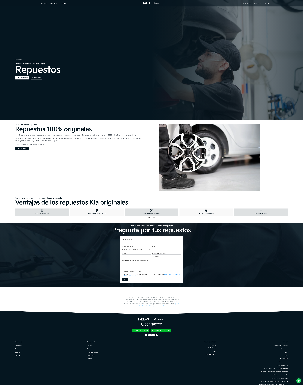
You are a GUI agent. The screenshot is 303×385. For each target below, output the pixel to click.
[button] (148, 217)
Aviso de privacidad (282, 365)
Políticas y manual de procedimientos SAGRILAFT (274, 381)
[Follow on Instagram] (149, 335)
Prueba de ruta (212, 347)
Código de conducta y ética (280, 375)
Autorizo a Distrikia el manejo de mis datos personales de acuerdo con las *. (152, 275)
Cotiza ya (64, 3)
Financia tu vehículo (210, 354)
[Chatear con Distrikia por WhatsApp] (298, 380)
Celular (124, 253)
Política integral (283, 362)
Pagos (214, 351)
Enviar (125, 279)
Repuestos (90, 349)
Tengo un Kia (246, 3)
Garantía (89, 358)
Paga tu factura (91, 355)
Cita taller (89, 345)
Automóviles (18, 345)
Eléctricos (17, 352)
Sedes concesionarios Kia (281, 345)
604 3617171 (153, 324)
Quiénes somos (284, 349)
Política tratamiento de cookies (280, 378)
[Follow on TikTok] (151, 335)
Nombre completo (127, 239)
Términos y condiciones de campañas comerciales (274, 371)
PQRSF (286, 352)
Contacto (266, 3)
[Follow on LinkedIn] (154, 335)
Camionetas (18, 349)
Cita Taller (53, 3)
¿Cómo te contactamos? (159, 253)
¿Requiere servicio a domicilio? (132, 271)
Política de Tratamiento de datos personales (276, 368)
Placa (154, 247)
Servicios (257, 3)
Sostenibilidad (284, 358)
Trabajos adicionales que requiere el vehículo (135, 260)
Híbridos (17, 355)
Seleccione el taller (127, 247)
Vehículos (43, 3)
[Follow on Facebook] (146, 335)
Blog (286, 355)
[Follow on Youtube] (157, 335)
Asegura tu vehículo (92, 352)
